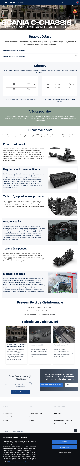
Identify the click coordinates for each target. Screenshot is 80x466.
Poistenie (31, 420)
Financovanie (32, 417)
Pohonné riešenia (7, 417)
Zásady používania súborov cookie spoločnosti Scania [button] (48, 384)
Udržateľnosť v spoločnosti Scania (63, 420)
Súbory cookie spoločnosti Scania (18, 462)
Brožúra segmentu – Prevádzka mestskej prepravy (40, 314)
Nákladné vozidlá (7, 410)
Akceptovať (64, 441)
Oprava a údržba (33, 410)
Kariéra (56, 410)
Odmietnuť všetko (64, 447)
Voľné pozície (57, 413)
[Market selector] (67, 2)
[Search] (57, 2)
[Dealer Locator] (62, 2)
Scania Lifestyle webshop (60, 424)
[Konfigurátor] (72, 2)
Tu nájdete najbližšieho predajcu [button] (21, 392)
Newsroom (57, 417)
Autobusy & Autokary (8, 413)
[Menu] (2, 2)
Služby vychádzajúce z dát (35, 413)
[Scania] (10, 2)
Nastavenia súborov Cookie (64, 452)
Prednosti (5, 420)
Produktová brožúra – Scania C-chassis (40, 311)
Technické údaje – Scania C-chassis (40, 307)
